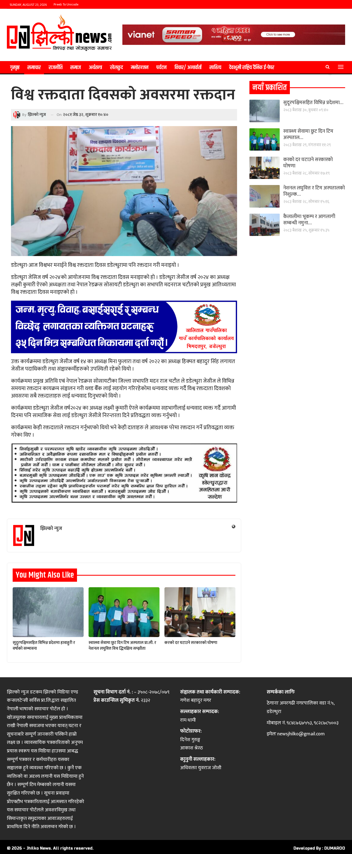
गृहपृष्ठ (15, 67)
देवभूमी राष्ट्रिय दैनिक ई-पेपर (251, 67)
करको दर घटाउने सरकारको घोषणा (308, 163)
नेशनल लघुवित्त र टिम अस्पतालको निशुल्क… (314, 191)
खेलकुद (116, 67)
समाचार (34, 67)
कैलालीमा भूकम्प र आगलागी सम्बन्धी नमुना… (309, 220)
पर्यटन (161, 67)
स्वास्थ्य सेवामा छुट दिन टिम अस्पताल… (308, 134)
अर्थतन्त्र (95, 67)
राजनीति (55, 67)
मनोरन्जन (139, 67)
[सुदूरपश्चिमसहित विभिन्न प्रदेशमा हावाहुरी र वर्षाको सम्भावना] (48, 612)
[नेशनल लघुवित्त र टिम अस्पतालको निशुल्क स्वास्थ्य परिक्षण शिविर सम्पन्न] (264, 196)
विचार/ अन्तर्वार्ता (188, 67)
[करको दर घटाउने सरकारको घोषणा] (199, 612)
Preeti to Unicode (66, 4)
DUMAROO (334, 848)
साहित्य (215, 67)
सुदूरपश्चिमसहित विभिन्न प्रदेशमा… (313, 103)
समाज (75, 67)
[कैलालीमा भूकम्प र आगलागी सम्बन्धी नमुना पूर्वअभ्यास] (264, 225)
